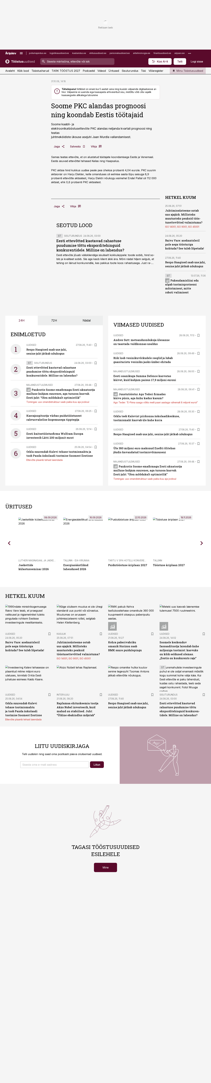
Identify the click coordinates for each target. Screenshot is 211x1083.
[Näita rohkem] (189, 53)
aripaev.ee (179, 53)
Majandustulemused (39, 384)
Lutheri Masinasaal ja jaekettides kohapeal (46, 560)
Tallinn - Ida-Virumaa (76, 560)
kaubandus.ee (79, 53)
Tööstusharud (40, 70)
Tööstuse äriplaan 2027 (169, 565)
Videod (101, 70)
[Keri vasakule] (9, 543)
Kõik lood (23, 70)
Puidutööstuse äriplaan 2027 (127, 565)
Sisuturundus (130, 70)
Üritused (113, 70)
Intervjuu (63, 694)
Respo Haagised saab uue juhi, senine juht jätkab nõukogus (153, 434)
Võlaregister (156, 70)
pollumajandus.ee (37, 53)
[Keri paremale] (202, 543)
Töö (143, 70)
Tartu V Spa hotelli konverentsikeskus (133, 560)
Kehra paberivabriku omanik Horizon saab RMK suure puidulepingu (125, 646)
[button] (54, 764)
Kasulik (61, 633)
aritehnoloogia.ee (141, 53)
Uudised (31, 344)
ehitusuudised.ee (97, 53)
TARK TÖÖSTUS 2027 (66, 70)
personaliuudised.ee (120, 53)
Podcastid (89, 70)
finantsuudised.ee (162, 53)
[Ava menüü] (21, 53)
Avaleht (10, 70)
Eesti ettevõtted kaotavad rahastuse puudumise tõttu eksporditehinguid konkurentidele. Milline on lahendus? (90, 245)
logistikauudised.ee (59, 53)
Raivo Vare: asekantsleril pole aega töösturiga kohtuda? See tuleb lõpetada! (184, 244)
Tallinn (157, 560)
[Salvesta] (96, 345)
